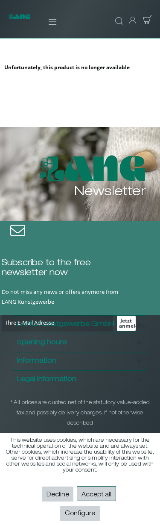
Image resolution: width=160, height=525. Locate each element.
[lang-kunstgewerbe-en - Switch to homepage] (19, 21)
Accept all (96, 495)
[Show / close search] (117, 21)
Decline (58, 495)
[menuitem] (47, 21)
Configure (80, 514)
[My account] (131, 21)
